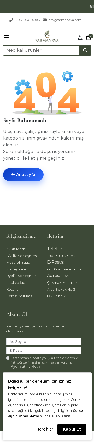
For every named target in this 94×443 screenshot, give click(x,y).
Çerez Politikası (19, 296)
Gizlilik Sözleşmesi (21, 256)
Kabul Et (72, 429)
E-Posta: (55, 262)
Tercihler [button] (45, 429)
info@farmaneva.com (64, 20)
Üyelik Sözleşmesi (21, 276)
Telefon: (55, 248)
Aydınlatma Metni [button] (26, 367)
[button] (6, 37)
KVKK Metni (16, 249)
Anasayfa (25, 174)
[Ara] (85, 50)
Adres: (53, 275)
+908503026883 (27, 20)
